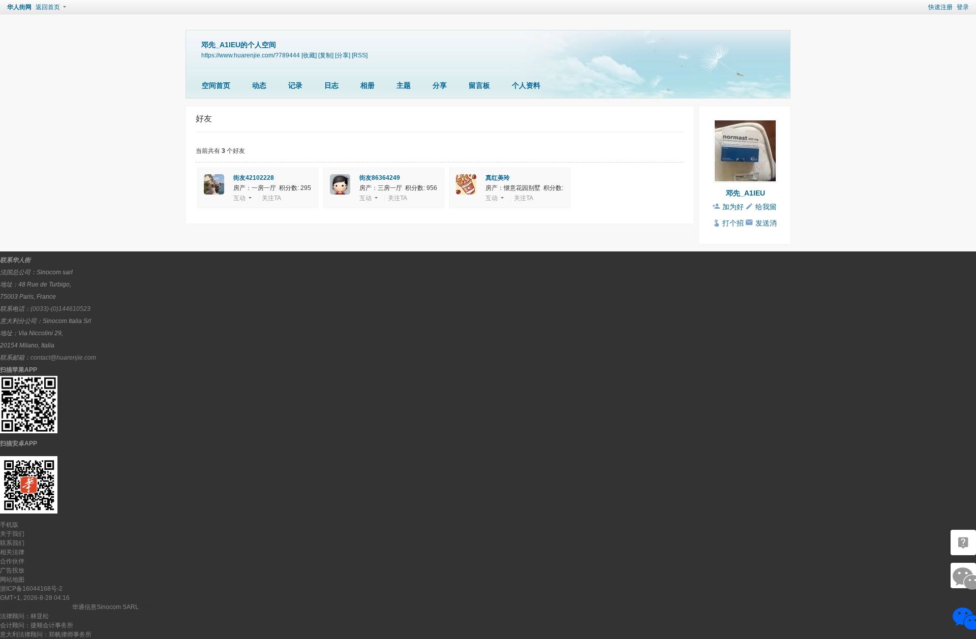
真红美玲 (497, 177)
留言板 (479, 85)
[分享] (342, 55)
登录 (963, 7)
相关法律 (12, 552)
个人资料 (526, 85)
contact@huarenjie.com (63, 357)
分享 (440, 85)
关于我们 (12, 533)
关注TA (271, 198)
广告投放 (12, 570)
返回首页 (48, 7)
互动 (239, 198)
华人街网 (19, 7)
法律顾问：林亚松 (24, 616)
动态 (259, 85)
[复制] (325, 55)
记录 (295, 85)
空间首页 (216, 85)
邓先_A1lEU (745, 193)
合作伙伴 (12, 561)
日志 (331, 85)
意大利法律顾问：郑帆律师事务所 (46, 634)
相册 (367, 85)
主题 (403, 85)
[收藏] (309, 55)
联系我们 (12, 543)
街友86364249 (379, 177)
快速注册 (940, 7)
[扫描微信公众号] (963, 542)
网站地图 (12, 579)
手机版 (9, 524)
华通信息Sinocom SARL (105, 607)
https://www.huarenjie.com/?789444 (250, 55)
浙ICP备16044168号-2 (31, 588)
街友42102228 (253, 177)
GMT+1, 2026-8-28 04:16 (35, 597)
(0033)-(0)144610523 (60, 308)
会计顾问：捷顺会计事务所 (36, 625)
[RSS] (360, 55)
